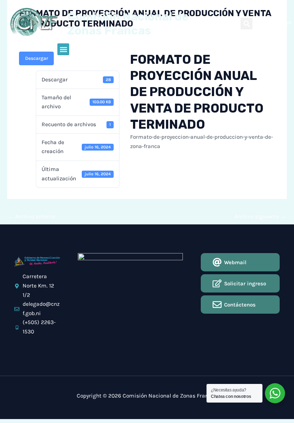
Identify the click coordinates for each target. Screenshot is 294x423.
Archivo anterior (32, 216)
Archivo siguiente (260, 216)
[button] (246, 23)
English (282, 22)
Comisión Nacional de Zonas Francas (128, 23)
